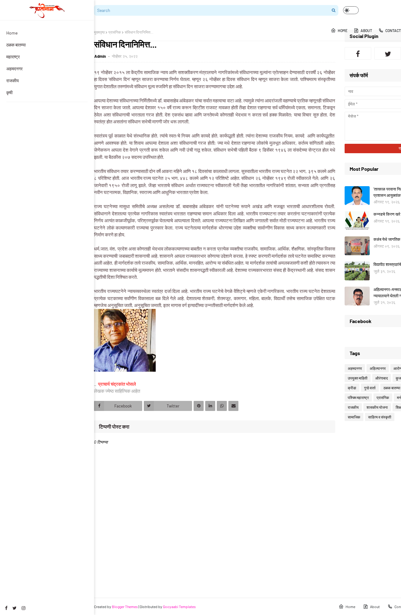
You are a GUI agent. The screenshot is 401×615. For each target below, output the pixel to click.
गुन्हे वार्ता (370, 388)
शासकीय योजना (377, 407)
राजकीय (353, 407)
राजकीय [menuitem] (12, 80)
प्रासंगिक (114, 32)
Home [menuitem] (12, 32)
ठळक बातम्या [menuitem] (16, 44)
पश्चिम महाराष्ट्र (358, 397)
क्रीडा (352, 388)
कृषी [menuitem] (9, 92)
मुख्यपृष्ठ (99, 32)
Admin (100, 56)
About (375, 606)
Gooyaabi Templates (179, 606)
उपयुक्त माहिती (357, 378)
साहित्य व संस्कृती (379, 417)
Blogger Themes (125, 606)
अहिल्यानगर (378, 368)
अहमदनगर (355, 368)
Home (350, 606)
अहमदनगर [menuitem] (14, 68)
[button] (351, 10)
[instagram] (23, 608)
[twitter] (15, 608)
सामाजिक (354, 417)
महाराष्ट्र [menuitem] (13, 56)
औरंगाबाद (381, 378)
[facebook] (6, 608)
